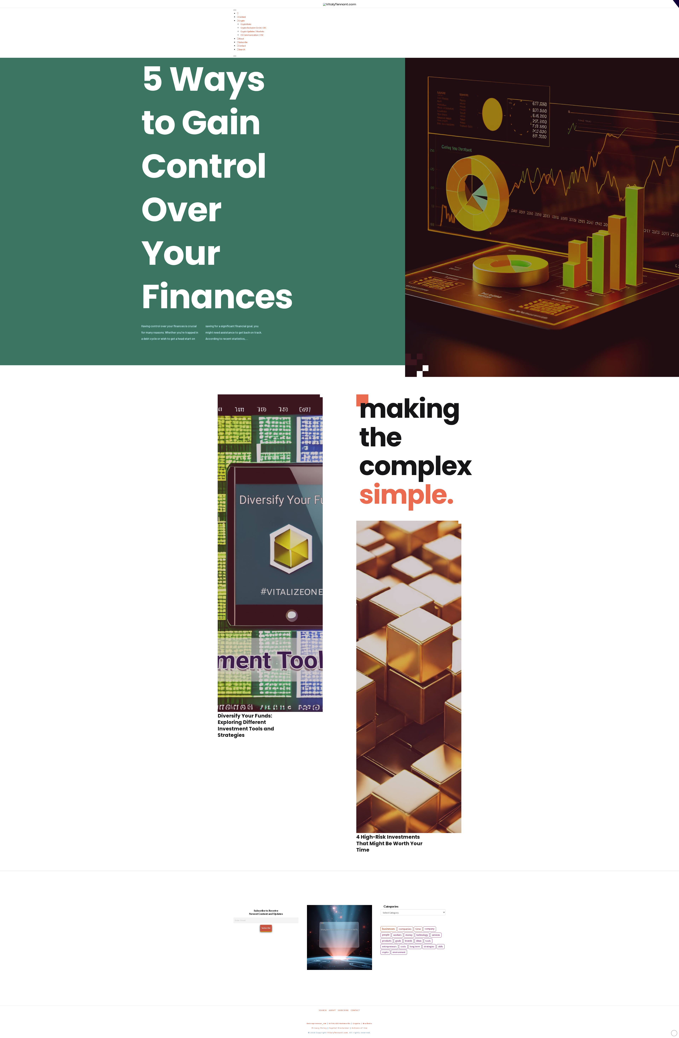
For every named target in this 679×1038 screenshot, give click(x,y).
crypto (385, 952)
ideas (419, 941)
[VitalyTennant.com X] (336, 1015)
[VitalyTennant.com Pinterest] (344, 1015)
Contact (242, 46)
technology (422, 935)
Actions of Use (359, 1028)
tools (428, 941)
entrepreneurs (389, 947)
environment (399, 952)
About (241, 39)
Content (242, 17)
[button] (676, 4)
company (429, 929)
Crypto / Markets (362, 1023)
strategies (429, 947)
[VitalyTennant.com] (238, 13)
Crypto (242, 20)
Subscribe (243, 42)
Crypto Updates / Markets (252, 31)
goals (398, 941)
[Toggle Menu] (234, 10)
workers (397, 935)
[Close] (234, 56)
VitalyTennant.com (337, 1032)
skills (440, 947)
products (386, 941)
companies (405, 929)
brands (408, 941)
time (418, 929)
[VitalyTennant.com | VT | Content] (352, 1015)
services (436, 935)
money (409, 935)
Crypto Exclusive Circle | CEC (253, 28)
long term (415, 947)
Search (242, 49)
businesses (388, 929)
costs (403, 947)
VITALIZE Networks (339, 1023)
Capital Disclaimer (339, 1028)
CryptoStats (245, 24)
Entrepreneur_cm (316, 1023)
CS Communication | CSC (251, 35)
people (385, 935)
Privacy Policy (319, 1028)
